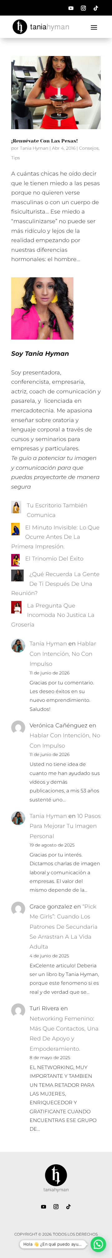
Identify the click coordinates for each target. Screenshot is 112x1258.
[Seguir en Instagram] (83, 8)
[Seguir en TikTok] (96, 8)
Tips (15, 158)
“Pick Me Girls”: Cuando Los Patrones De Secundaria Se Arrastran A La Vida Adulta (64, 927)
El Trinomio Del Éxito (54, 558)
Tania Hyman (34, 148)
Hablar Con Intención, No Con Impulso (63, 653)
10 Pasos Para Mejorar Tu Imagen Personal (65, 826)
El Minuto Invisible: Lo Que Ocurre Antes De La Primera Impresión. (55, 537)
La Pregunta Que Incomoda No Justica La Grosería (53, 615)
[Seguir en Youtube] (71, 8)
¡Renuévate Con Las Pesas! (44, 141)
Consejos (89, 148)
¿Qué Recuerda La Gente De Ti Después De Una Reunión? (55, 584)
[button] (98, 1244)
